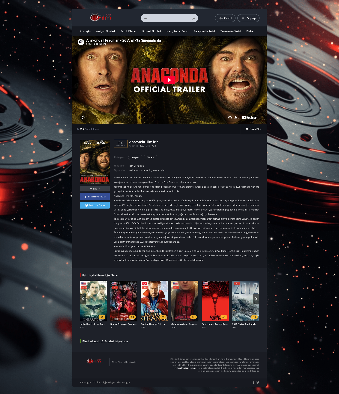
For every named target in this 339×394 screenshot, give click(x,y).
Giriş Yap (251, 18)
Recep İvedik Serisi (204, 31)
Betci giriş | (111, 382)
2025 (141, 145)
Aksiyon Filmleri (105, 31)
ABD (154, 145)
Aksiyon (135, 157)
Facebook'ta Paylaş (97, 196)
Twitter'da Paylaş (97, 205)
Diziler (250, 31)
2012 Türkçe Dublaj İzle (214, 324)
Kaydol (228, 18)
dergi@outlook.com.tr (185, 367)
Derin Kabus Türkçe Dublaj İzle (187, 324)
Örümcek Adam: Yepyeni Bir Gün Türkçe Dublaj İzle (167, 324)
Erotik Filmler (128, 31)
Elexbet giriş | (86, 382)
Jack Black (134, 170)
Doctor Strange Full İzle (122, 324)
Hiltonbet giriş (123, 382)
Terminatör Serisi (230, 31)
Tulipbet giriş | (99, 382)
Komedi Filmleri (151, 31)
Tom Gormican (136, 165)
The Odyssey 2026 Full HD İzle (247, 324)
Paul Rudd (146, 170)
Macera (150, 157)
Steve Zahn (159, 170)
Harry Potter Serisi (177, 31)
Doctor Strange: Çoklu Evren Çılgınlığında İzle (104, 324)
